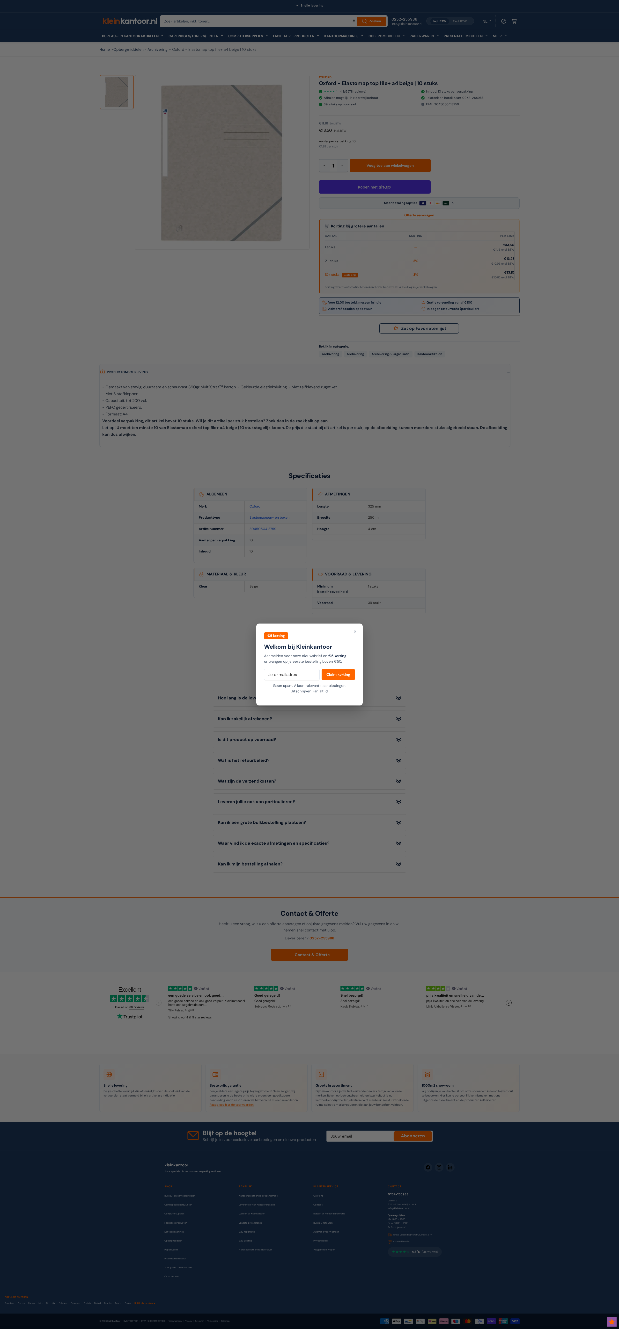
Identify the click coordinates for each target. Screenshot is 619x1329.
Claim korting (338, 674)
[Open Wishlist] (612, 1322)
